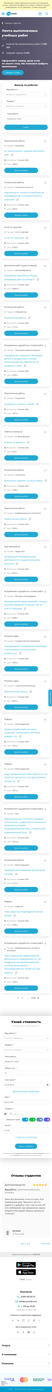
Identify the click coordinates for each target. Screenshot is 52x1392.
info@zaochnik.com (28, 1301)
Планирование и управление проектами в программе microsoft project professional (25, 650)
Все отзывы (46, 1244)
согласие (17, 1155)
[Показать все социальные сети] (45, 141)
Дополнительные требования (26, 1091)
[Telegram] (25, 1120)
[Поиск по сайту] (46, 13)
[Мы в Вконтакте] (18, 1320)
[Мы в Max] (34, 1320)
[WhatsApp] (32, 1120)
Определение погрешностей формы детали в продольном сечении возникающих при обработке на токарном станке (23, 360)
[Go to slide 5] (29, 1244)
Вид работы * (12, 89)
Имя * (7, 1097)
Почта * (8, 1125)
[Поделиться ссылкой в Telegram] (40, 141)
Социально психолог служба (19, 404)
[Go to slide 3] (25, 1244)
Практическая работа (15, 518)
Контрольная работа (15, 317)
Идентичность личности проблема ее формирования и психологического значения (24, 196)
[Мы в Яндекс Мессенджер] (39, 1320)
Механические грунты (16, 691)
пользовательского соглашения (22, 1153)
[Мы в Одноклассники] (23, 1332)
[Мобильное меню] (3, 13)
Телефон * (9, 1109)
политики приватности (38, 1153)
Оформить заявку (12, 72)
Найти (26, 127)
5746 (33, 998)
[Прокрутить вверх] (3, 1389)
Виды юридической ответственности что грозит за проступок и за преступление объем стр (25, 778)
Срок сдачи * (10, 1080)
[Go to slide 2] (24, 1244)
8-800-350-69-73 (28, 1296)
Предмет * (11, 101)
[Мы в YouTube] (28, 1332)
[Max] (47, 1120)
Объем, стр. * (10, 1068)
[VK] (39, 1120)
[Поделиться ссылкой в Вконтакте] (34, 141)
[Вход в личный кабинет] (40, 13)
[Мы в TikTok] (34, 1332)
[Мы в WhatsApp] (28, 1320)
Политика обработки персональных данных (4, 1383)
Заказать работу (21, 170)
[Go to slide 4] (27, 1244)
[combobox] (26, 94)
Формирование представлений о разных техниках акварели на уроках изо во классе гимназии (25, 605)
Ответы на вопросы (15, 442)
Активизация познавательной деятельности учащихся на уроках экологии (22, 560)
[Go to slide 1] (22, 1244)
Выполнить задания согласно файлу (23, 480)
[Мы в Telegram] (13, 1320)
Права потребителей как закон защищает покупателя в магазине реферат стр (22, 733)
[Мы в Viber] (23, 1320)
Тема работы (12, 114)
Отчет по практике (14, 237)
